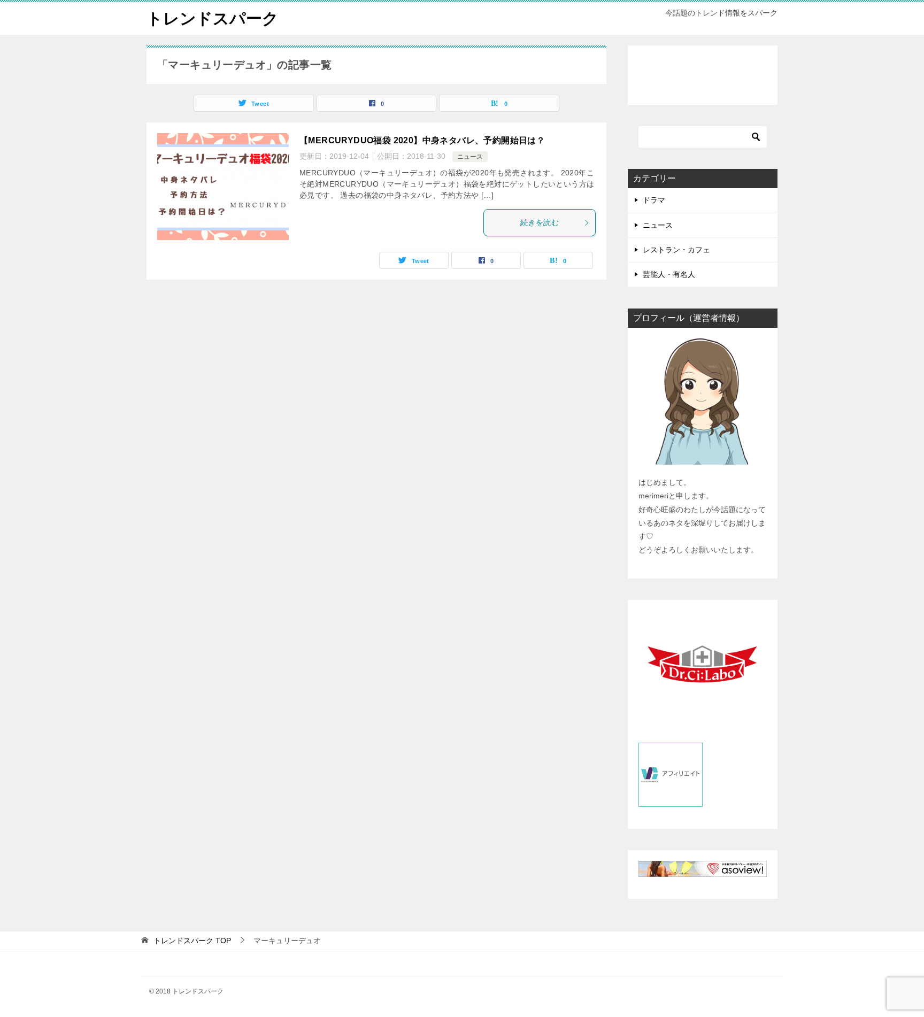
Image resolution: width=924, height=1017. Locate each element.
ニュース (470, 156)
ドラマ (654, 200)
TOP (192, 940)
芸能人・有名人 (669, 274)
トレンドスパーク (213, 18)
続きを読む (539, 222)
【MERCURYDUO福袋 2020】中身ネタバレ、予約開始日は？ (422, 140)
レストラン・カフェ (676, 249)
